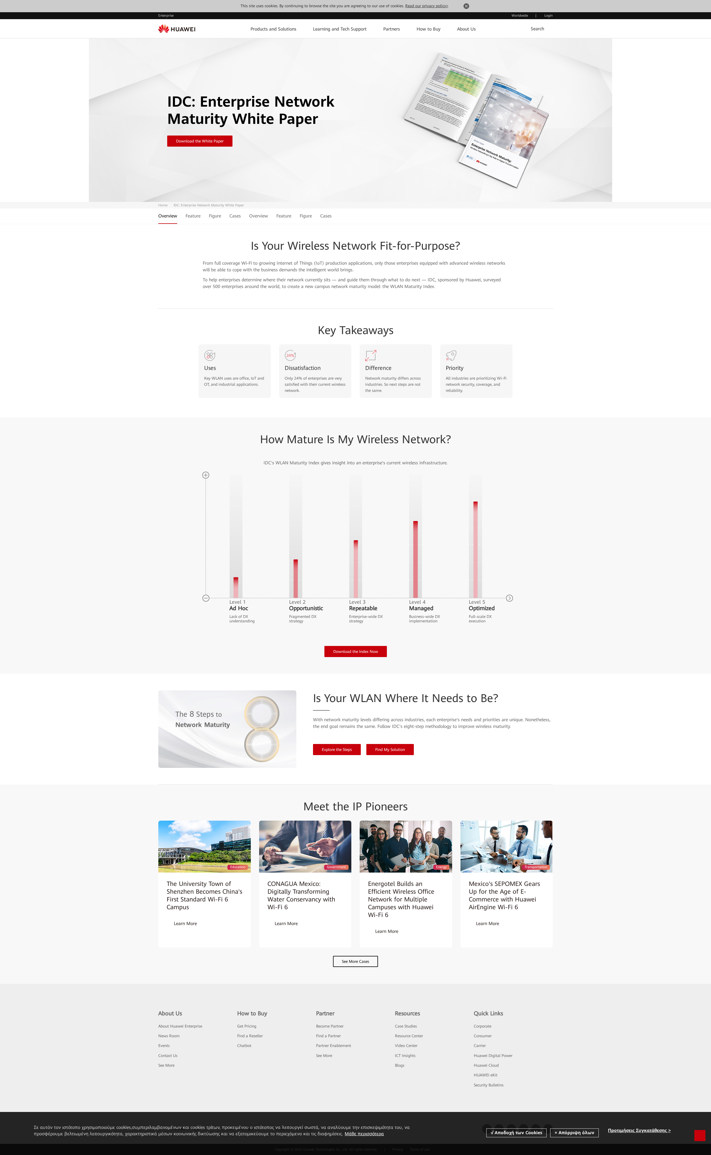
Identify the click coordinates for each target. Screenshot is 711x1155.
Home (162, 205)
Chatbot (244, 1045)
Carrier (480, 1045)
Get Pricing (246, 1026)
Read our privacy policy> (426, 6)
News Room (169, 1036)
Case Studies (406, 1026)
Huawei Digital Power (493, 1055)
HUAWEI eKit (485, 1075)
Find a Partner (328, 1036)
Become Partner (330, 1026)
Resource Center (409, 1036)
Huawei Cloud (486, 1065)
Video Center (406, 1045)
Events (164, 1045)
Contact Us (167, 1055)
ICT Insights (405, 1055)
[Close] (466, 7)
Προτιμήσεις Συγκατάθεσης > (639, 1130)
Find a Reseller (250, 1036)
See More (166, 1065)
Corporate (482, 1026)
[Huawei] (176, 28)
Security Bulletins (489, 1085)
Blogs (399, 1065)
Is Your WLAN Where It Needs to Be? (405, 698)
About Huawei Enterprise (180, 1026)
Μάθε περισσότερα (364, 1133)
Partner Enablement (333, 1045)
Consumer (483, 1036)
